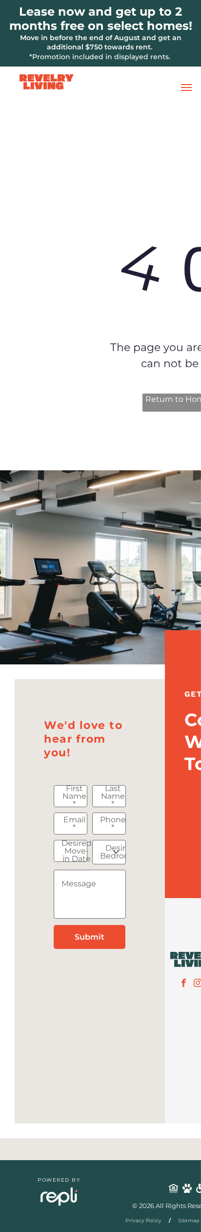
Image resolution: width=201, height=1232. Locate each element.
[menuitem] (144, 1220)
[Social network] (174, 1189)
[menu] (186, 87)
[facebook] (184, 984)
